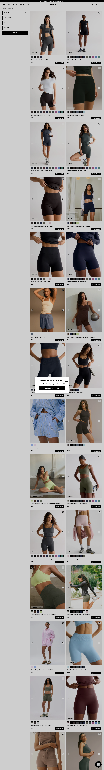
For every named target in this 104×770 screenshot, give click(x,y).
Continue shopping (52, 388)
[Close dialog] (66, 380)
